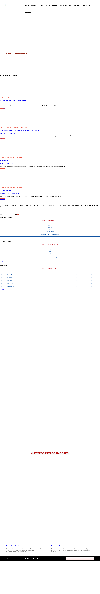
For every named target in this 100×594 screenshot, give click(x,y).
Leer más (2, 108)
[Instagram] (80, 558)
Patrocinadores (65, 5)
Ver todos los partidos (6, 238)
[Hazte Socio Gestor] (8, 541)
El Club (34, 5)
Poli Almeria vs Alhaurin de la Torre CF (50, 258)
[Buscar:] (7, 214)
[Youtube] (83, 558)
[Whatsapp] (86, 558)
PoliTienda (29, 12)
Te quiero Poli (4, 160)
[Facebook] (73, 558)
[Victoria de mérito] (50, 178)
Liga (41, 5)
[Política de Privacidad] (53, 541)
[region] (50, 27)
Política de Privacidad (58, 546)
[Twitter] (76, 558)
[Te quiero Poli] (50, 148)
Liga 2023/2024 (11, 97)
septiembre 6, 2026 (50, 225)
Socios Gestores (52, 5)
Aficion (2, 127)
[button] (34, 5)
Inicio (27, 5)
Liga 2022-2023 (11, 157)
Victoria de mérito (5, 190)
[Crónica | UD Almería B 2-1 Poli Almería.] (50, 87)
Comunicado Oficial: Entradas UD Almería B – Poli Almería (19, 130)
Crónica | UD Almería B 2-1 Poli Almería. (13, 100)
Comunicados (15, 127)
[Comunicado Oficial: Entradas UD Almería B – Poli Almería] (50, 118)
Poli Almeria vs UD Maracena (50, 234)
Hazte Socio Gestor (13, 546)
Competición (3, 97)
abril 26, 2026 (50, 249)
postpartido (19, 97)
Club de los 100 (87, 5)
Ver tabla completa (5, 290)
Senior (24, 97)
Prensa (76, 5)
